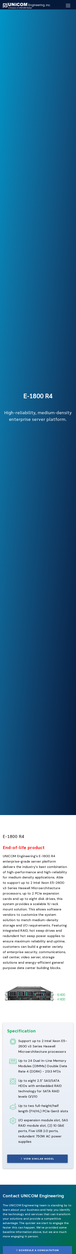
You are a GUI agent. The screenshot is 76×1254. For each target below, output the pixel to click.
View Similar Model (39, 1158)
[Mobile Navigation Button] (68, 5)
